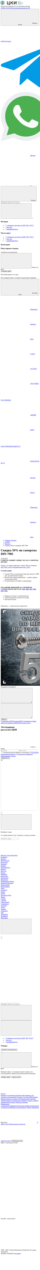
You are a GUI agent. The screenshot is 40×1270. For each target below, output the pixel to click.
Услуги (3, 1094)
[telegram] (15, 1187)
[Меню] (31, 185)
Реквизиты (35, 1107)
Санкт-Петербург (12, 855)
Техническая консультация (27, 1099)
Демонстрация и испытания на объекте (14, 1100)
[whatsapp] (15, 1248)
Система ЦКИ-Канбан (30, 1097)
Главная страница (10, 540)
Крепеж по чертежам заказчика (11, 1095)
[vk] (15, 1157)
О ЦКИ (7, 542)
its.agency (18, 1253)
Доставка (19, 1097)
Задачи (23, 723)
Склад (28, 723)
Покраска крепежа (22, 1102)
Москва (3, 855)
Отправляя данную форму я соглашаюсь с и (20, 754)
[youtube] (15, 1172)
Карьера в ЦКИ (12, 723)
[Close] (1, 938)
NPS (19, 723)
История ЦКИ (18, 721)
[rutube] (15, 1202)
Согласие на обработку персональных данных (16, 1107)
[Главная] (12, 4)
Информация (5, 1104)
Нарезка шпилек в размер (9, 1099)
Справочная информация (9, 1106)
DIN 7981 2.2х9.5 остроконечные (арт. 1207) (15, 567)
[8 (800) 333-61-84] (15, 185)
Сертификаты (27, 721)
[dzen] (15, 1217)
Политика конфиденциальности (28, 1106)
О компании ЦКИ (7, 721)
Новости (7, 544)
